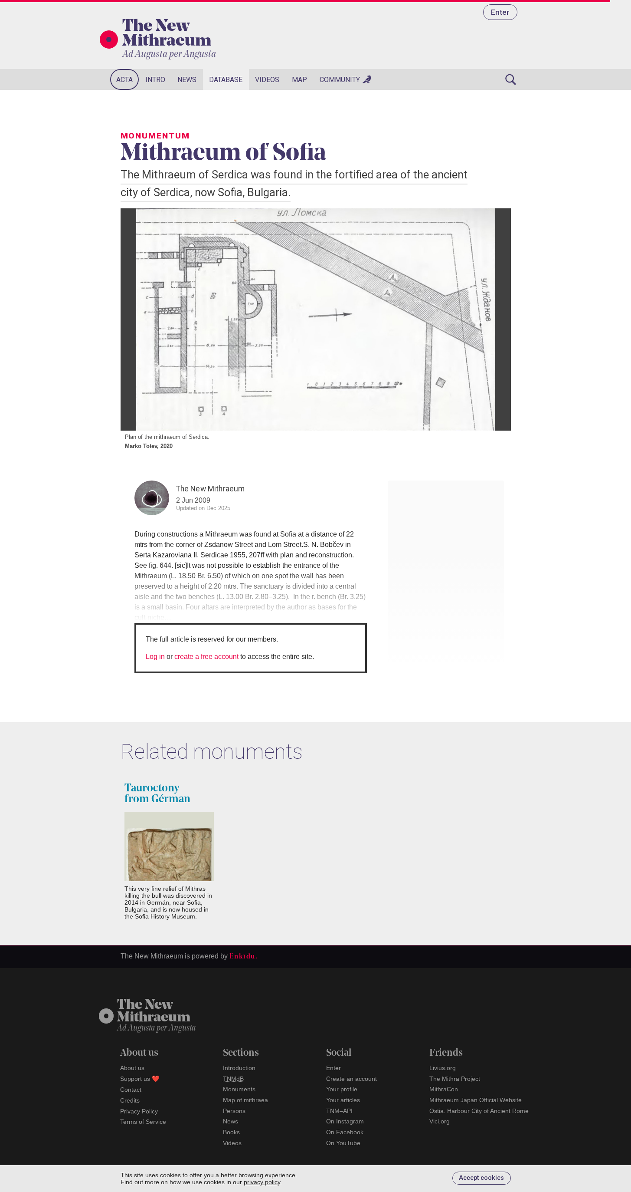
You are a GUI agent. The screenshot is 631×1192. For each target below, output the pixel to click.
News (186, 80)
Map (299, 80)
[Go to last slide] (138, 319)
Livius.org (442, 1067)
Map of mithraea (245, 1100)
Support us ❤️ (140, 1078)
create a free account (206, 656)
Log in (155, 656)
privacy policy (262, 1182)
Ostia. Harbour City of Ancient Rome (479, 1110)
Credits (130, 1100)
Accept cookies (481, 1178)
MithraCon (443, 1089)
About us (132, 1067)
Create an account (351, 1078)
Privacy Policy (139, 1111)
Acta (124, 80)
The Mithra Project (454, 1078)
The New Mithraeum (166, 34)
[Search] (510, 79)
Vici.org (439, 1121)
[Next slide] (493, 319)
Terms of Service (143, 1121)
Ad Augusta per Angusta (169, 54)
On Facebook (344, 1132)
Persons (234, 1110)
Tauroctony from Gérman (157, 794)
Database (225, 80)
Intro (155, 80)
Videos (267, 80)
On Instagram (345, 1121)
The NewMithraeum (153, 1011)
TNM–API (339, 1110)
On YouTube (343, 1142)
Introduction (239, 1067)
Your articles (343, 1100)
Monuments (239, 1089)
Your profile (341, 1089)
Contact (130, 1089)
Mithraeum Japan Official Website (475, 1100)
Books (231, 1132)
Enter (500, 12)
